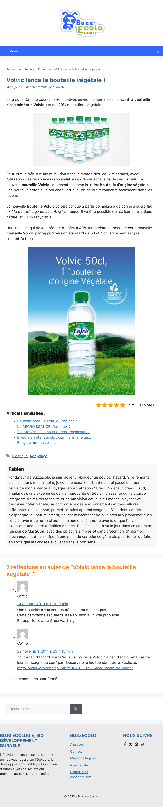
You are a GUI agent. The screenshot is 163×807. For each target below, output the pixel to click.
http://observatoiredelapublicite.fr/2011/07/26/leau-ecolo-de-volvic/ (75, 668)
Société (29, 69)
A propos (77, 744)
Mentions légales (83, 758)
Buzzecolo (13, 69)
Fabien (59, 87)
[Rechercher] (76, 709)
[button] (157, 51)
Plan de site (79, 765)
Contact (76, 751)
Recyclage (38, 456)
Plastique (20, 456)
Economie (44, 69)
